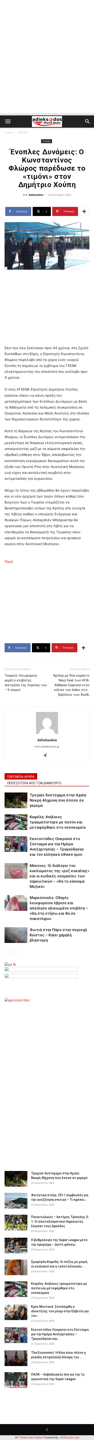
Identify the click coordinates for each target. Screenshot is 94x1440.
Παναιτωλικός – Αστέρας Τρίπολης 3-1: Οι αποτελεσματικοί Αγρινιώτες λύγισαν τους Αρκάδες (60, 1221)
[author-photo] (47, 734)
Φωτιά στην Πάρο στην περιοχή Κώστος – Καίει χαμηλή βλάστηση (58, 934)
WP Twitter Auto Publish (29, 1437)
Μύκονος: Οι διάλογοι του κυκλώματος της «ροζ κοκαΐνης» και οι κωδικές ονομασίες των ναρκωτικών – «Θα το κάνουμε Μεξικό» (59, 876)
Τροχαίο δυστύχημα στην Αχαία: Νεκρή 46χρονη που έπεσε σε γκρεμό (58, 800)
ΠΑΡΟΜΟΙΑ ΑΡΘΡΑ (20, 777)
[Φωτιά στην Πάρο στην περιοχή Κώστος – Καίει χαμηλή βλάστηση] (16, 935)
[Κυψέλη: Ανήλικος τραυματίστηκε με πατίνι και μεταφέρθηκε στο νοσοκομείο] (16, 822)
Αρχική (9, 132)
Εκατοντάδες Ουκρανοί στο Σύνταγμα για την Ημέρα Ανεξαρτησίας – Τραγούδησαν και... (60, 1334)
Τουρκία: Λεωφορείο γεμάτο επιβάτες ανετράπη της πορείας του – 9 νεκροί (26, 682)
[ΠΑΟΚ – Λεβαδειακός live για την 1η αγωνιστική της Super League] (16, 1380)
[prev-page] (7, 952)
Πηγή (9, 561)
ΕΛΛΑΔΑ (23, 132)
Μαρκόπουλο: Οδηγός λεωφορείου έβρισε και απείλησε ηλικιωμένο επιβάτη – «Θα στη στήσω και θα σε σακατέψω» (59, 908)
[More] (84, 211)
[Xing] (47, 755)
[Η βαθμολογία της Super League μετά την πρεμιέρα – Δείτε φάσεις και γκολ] (16, 1245)
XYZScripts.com (69, 1437)
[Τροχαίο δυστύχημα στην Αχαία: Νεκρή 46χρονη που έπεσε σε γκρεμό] (16, 800)
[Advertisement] (47, 66)
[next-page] (15, 952)
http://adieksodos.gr (47, 746)
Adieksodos (36, 194)
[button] (7, 121)
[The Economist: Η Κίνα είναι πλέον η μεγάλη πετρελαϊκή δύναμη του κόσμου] (16, 1358)
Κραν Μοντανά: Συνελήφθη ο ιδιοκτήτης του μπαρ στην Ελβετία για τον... (60, 1311)
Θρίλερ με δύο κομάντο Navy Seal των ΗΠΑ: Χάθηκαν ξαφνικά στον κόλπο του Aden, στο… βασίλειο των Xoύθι (71, 685)
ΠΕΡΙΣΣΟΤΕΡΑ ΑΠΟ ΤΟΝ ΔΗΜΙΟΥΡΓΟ (34, 783)
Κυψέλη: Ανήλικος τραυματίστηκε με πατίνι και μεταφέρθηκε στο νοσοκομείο (58, 822)
